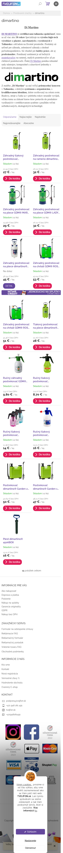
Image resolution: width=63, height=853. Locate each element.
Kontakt (5, 669)
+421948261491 (13, 714)
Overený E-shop (10, 687)
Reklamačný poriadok (12, 642)
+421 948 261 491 (14, 705)
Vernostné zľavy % (11, 678)
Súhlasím (31, 832)
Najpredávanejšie (11, 123)
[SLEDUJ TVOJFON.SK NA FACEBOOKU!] (31, 732)
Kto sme (6, 665)
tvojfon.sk (10, 710)
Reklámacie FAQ (10, 633)
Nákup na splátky (10, 603)
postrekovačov (9, 57)
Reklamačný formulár (12, 638)
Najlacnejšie (26, 117)
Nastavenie (30, 840)
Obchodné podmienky (13, 651)
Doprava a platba (10, 595)
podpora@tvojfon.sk (16, 701)
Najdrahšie (40, 117)
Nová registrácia (10, 673)
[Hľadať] (40, 4)
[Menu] (56, 4)
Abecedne (29, 123)
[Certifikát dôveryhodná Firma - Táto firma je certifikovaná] (49, 732)
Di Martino (35, 61)
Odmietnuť (30, 848)
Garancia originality (11, 606)
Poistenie (6, 599)
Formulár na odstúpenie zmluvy (17, 629)
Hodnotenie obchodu (12, 682)
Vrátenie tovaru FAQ (11, 647)
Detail (9, 286)
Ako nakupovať (9, 591)
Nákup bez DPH (9, 614)
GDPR (4, 610)
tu (36, 810)
